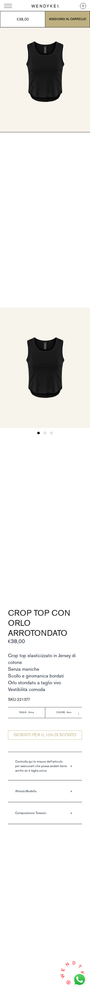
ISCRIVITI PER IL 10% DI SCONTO (45, 734)
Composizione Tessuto (30, 813)
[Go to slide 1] (38, 433)
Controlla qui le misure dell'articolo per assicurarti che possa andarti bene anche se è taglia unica (41, 766)
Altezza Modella (25, 791)
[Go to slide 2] (45, 433)
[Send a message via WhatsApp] (80, 979)
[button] (83, 6)
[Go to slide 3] (51, 433)
